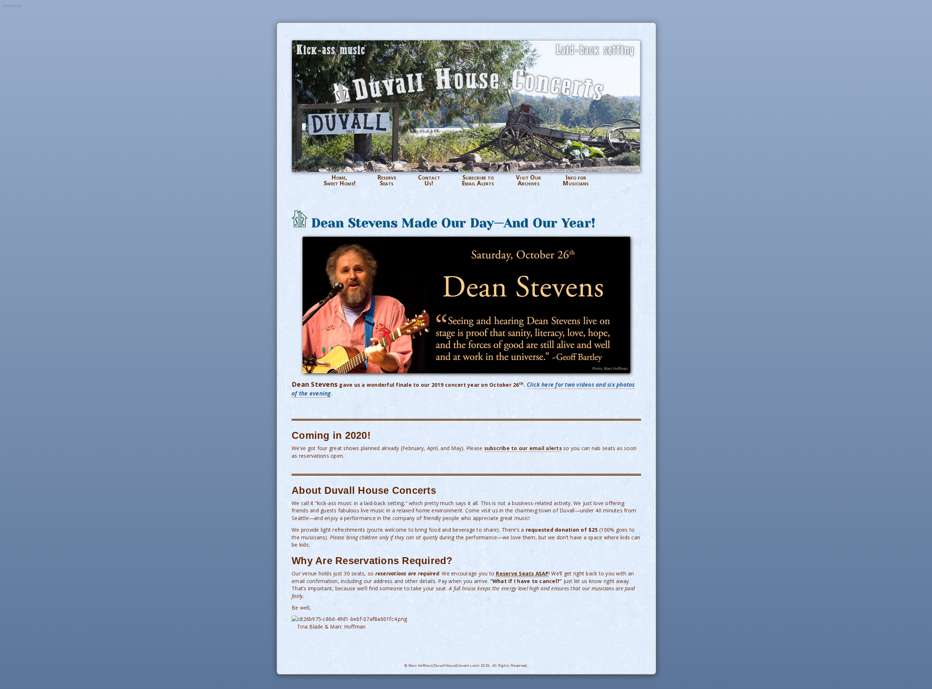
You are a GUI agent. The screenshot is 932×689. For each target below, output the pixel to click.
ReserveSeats (387, 180)
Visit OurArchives (528, 180)
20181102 (12, 5)
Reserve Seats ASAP (522, 573)
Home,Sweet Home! (340, 180)
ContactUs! (429, 180)
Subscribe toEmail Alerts (478, 180)
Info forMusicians (576, 180)
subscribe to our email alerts (523, 448)
